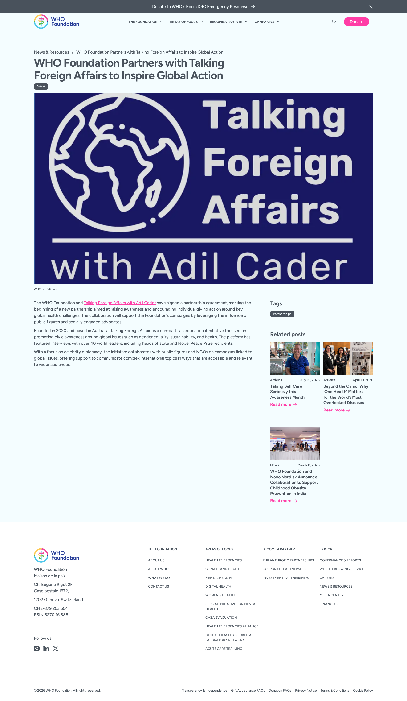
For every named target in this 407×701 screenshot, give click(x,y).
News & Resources (51, 52)
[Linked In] (46, 649)
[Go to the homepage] (49, 555)
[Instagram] (37, 649)
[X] (55, 649)
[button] (371, 6)
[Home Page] (56, 21)
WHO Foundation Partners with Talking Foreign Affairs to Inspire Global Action (149, 52)
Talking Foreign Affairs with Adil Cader (120, 302)
